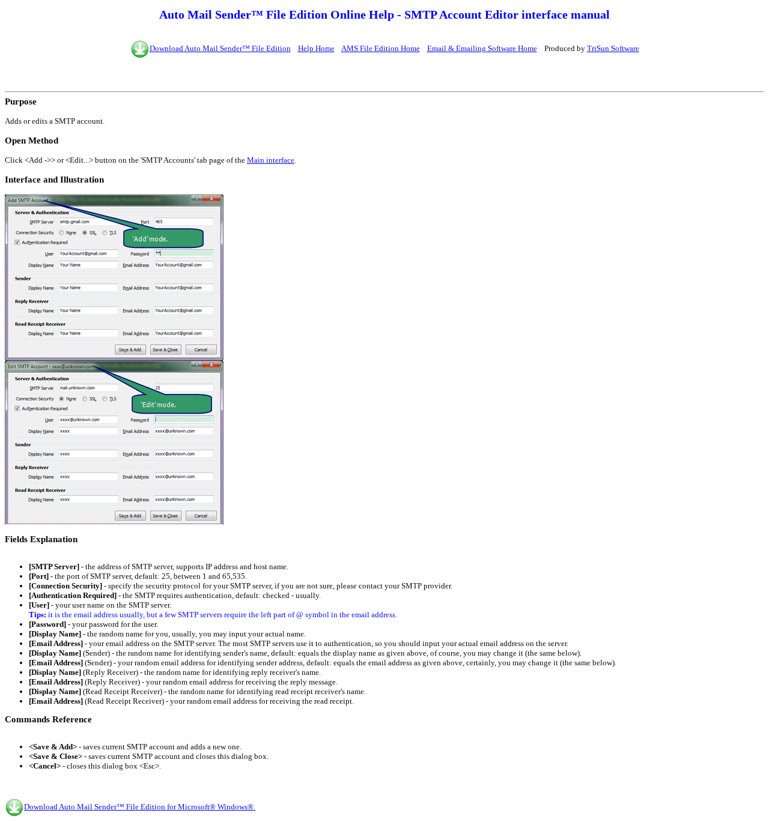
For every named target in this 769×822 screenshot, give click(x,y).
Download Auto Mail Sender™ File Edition (220, 48)
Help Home (316, 48)
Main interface (270, 160)
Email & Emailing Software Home (482, 48)
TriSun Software (613, 48)
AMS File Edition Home (380, 48)
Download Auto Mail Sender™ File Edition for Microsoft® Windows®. (139, 806)
